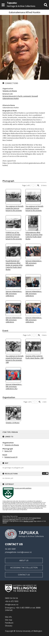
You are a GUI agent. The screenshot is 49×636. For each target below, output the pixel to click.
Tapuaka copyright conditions (22, 488)
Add (44, 473)
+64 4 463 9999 (22, 607)
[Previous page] (32, 185)
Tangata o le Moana (12, 445)
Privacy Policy (6, 516)
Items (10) (8, 451)
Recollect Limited (28, 521)
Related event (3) (11, 457)
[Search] (38, 185)
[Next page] (35, 185)
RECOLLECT (5, 521)
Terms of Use (14, 516)
